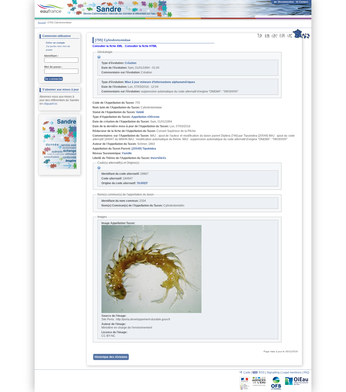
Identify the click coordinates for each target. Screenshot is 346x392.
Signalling (273, 372)
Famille (127, 153)
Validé (140, 112)
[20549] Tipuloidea (144, 148)
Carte (246, 372)
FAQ (306, 372)
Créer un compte (55, 42)
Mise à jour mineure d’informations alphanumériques (160, 82)
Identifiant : (51, 55)
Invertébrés (158, 158)
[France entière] (301, 37)
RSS (262, 372)
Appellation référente (145, 117)
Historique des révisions (111, 357)
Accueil (42, 22)
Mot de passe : (53, 66)
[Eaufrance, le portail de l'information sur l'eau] (50, 8)
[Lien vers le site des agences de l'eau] (260, 378)
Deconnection (286, 1)
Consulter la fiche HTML (141, 46)
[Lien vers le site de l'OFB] (276, 378)
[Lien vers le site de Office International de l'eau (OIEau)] (296, 378)
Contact (303, 1)
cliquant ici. (51, 103)
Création (130, 63)
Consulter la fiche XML (108, 46)
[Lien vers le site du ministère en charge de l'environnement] (245, 378)
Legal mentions (292, 372)
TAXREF (142, 183)
